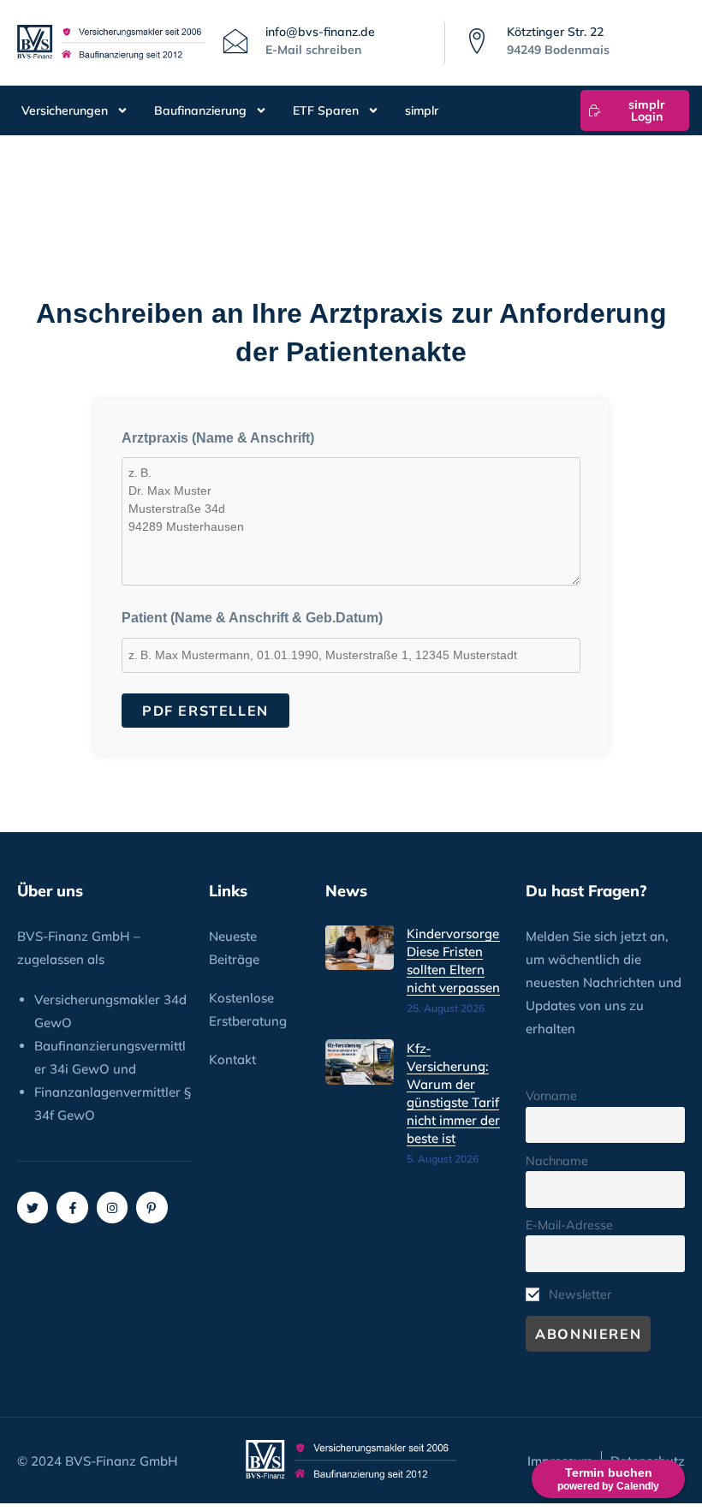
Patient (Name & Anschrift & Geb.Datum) (252, 617)
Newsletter (578, 1294)
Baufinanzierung (200, 110)
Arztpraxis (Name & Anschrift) (218, 438)
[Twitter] (32, 1207)
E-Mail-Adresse (569, 1225)
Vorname (551, 1096)
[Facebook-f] (72, 1207)
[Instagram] (112, 1207)
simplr (421, 110)
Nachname (557, 1161)
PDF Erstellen (205, 710)
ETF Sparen (326, 110)
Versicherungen (64, 110)
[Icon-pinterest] (151, 1207)
